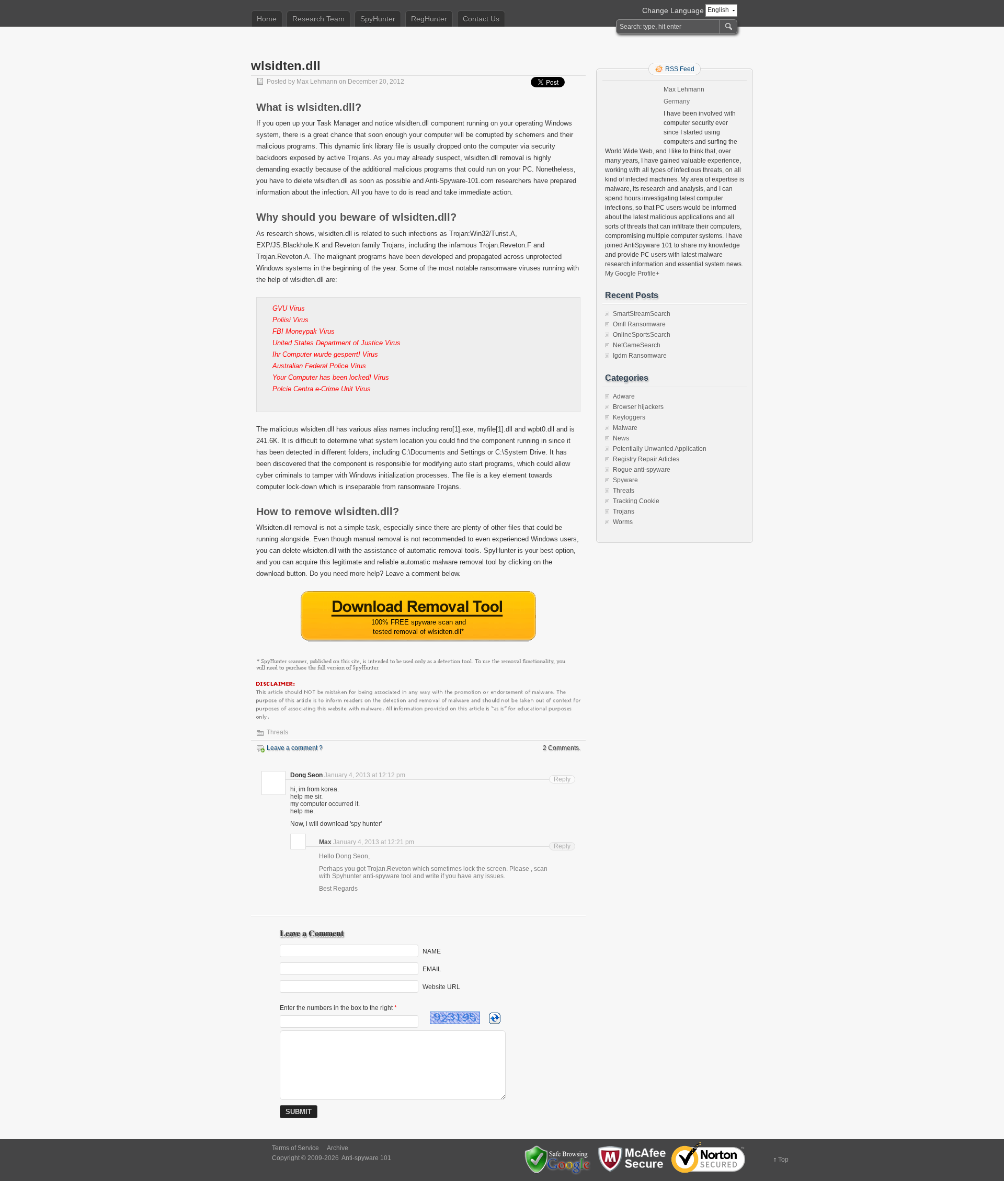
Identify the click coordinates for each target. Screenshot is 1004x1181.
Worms (623, 522)
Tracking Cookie (636, 501)
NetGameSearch (636, 345)
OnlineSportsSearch (641, 334)
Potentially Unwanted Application (659, 448)
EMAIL (432, 968)
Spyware (625, 480)
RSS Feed (679, 69)
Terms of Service (295, 1148)
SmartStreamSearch (641, 313)
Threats (277, 732)
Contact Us (481, 19)
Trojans (623, 511)
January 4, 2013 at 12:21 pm (373, 842)
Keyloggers (629, 417)
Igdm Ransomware (640, 355)
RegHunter (429, 19)
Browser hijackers (638, 407)
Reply (562, 779)
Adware (624, 396)
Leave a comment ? (295, 748)
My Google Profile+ (632, 273)
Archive (337, 1148)
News (621, 438)
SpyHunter (377, 19)
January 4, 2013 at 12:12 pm (364, 775)
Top (783, 1159)
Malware (625, 427)
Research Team (318, 19)
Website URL (441, 986)
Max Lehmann (316, 81)
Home (267, 19)
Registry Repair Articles (646, 459)
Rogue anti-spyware (641, 469)
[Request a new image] (494, 1018)
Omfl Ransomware (639, 324)
